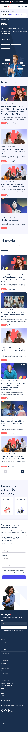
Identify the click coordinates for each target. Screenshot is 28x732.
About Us (3, 663)
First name (5, 548)
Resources (3, 19)
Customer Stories (5, 668)
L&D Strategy (5, 43)
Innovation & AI (16, 43)
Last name (4, 555)
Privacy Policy (3, 723)
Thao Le (3, 103)
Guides (2, 690)
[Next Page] (22, 471)
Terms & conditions (4, 721)
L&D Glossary (4, 695)
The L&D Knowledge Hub (7, 683)
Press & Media (4, 673)
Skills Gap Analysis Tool (6, 685)
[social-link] (2, 710)
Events (2, 693)
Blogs (2, 688)
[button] (20, 6)
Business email (6, 563)
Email (2, 620)
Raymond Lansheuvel (6, 380)
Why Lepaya (4, 665)
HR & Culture (5, 47)
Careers (3, 670)
